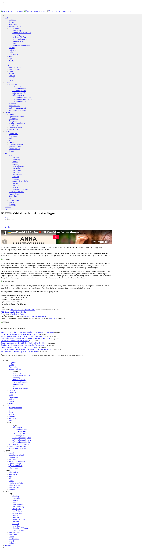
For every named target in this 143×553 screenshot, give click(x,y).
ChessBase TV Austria (20, 190)
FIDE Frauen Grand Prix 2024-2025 (23, 310)
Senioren (12, 76)
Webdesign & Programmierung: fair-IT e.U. (67, 355)
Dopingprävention (15, 67)
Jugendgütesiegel (15, 125)
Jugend (15, 43)
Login (11, 138)
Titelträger (12, 205)
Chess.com (27, 316)
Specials (11, 202)
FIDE (2, 312)
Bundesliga (13, 84)
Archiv (7, 153)
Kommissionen (14, 28)
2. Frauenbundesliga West (21, 97)
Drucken (8, 227)
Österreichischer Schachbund (12, 355)
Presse (11, 142)
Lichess (35, 316)
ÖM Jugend (13, 121)
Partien (11, 198)
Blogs (11, 155)
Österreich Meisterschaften (14, 105)
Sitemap (12, 151)
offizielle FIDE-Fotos (17, 314)
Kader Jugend (13, 119)
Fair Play (12, 48)
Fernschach (13, 78)
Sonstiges (16, 179)
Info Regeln (16, 170)
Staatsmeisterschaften (20, 181)
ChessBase (42, 316)
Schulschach (13, 129)
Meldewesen (13, 54)
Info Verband (17, 172)
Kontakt (11, 22)
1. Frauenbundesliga (19, 89)
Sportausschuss (14, 69)
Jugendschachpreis (15, 127)
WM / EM (15, 185)
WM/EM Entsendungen (17, 123)
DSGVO (11, 61)
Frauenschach (17, 41)
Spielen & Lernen (15, 147)
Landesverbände (15, 26)
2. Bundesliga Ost (18, 95)
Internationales (18, 166)
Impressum (13, 58)
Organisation (13, 24)
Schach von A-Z (14, 149)
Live (10, 140)
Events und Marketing (20, 39)
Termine (8, 207)
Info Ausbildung (18, 168)
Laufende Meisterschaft (17, 108)
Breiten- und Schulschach (21, 33)
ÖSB (6, 18)
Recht (11, 52)
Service (7, 132)
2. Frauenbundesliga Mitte (22, 99)
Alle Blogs (15, 157)
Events (11, 80)
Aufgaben (12, 20)
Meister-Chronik (14, 194)
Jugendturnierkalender (17, 116)
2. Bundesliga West (19, 91)
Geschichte (13, 196)
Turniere (8, 82)
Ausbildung (16, 31)
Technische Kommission (21, 46)
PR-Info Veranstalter (16, 144)
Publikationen (14, 200)
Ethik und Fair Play (19, 37)
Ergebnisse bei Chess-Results (15, 312)
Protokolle (12, 50)
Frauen (11, 73)
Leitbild (11, 56)
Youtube (52, 318)
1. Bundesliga (17, 86)
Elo (6, 209)
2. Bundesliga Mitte (19, 93)
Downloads (13, 136)
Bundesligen (16, 35)
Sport (7, 65)
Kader (11, 71)
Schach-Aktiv (13, 134)
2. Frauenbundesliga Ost (21, 101)
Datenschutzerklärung (42, 355)
